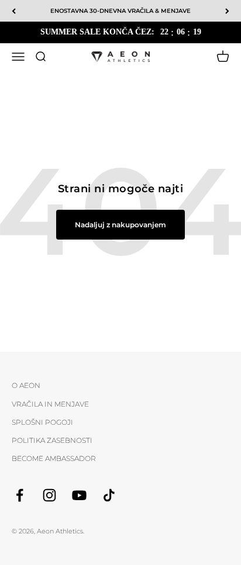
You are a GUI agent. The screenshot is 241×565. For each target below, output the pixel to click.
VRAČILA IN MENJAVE (50, 404)
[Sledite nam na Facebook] (19, 495)
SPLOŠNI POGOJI (42, 422)
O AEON (26, 385)
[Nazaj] (14, 11)
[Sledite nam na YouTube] (79, 495)
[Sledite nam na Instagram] (49, 495)
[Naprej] (227, 11)
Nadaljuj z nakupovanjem (120, 224)
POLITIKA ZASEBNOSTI (52, 440)
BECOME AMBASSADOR (54, 458)
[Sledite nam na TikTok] (109, 495)
